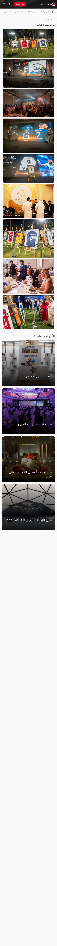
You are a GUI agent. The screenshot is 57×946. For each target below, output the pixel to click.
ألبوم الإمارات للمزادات (28, 12)
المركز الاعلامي (44, 12)
